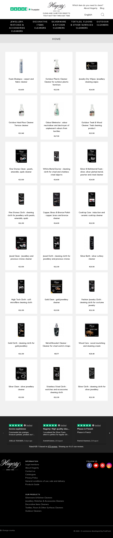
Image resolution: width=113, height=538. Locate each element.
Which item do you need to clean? (87, 5)
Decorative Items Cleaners (40, 24)
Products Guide (32, 484)
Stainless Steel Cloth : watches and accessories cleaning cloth (56, 389)
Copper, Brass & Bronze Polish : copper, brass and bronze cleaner (56, 215)
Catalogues (30, 474)
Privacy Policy (31, 478)
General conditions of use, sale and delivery (45, 481)
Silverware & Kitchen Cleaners (59, 24)
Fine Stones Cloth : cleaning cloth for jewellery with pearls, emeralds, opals (21, 215)
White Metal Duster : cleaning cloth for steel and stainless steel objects (56, 172)
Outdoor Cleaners (103, 23)
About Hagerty (90, 8)
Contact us (30, 471)
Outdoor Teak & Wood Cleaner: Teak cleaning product (92, 125)
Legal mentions (32, 464)
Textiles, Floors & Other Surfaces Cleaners (82, 24)
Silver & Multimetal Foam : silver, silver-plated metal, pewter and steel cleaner (91, 172)
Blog (102, 8)
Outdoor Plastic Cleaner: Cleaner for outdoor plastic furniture (56, 82)
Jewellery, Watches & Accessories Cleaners (17, 26)
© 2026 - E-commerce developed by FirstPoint (92, 531)
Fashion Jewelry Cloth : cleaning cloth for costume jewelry (92, 302)
